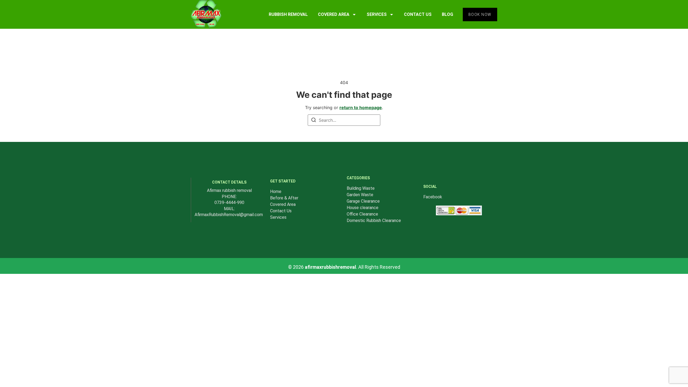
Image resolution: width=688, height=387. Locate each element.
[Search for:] (344, 120)
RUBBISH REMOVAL (288, 14)
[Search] (314, 120)
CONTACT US (418, 14)
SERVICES (377, 14)
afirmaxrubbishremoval (330, 267)
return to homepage (360, 107)
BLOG (447, 14)
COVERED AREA (333, 14)
